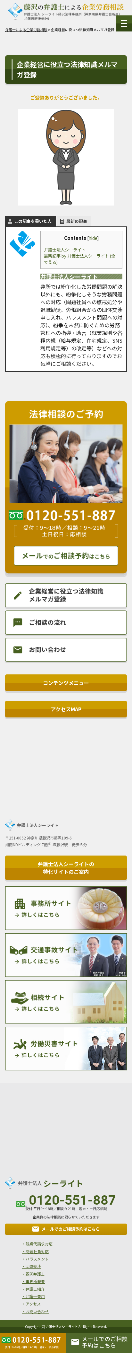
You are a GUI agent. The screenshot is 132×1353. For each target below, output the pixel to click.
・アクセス (31, 1303)
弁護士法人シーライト (65, 250)
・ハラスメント (35, 1258)
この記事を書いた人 (33, 221)
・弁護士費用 (33, 1296)
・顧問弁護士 (33, 1274)
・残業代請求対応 (37, 1243)
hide (93, 238)
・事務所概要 (33, 1281)
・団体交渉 (31, 1266)
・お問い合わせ (35, 1311)
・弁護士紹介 (33, 1289)
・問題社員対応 (35, 1251)
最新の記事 (76, 221)
